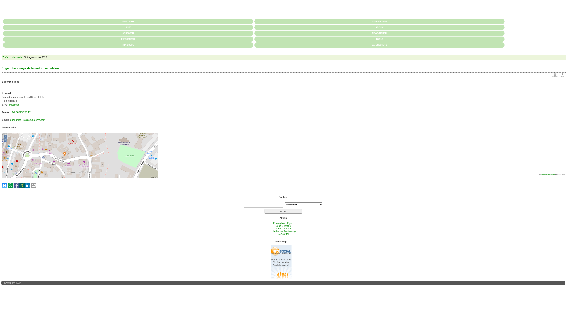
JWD (18, 283)
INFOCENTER (128, 39)
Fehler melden (283, 228)
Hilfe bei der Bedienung (283, 231)
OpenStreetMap (548, 174)
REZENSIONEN (379, 21)
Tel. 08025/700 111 (22, 112)
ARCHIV (379, 27)
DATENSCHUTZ (379, 45)
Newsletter (283, 234)
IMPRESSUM (128, 45)
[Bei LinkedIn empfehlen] (27, 187)
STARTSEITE (128, 21)
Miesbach (16, 57)
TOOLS (379, 39)
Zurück (6, 57)
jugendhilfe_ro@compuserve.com (27, 120)
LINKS (128, 27)
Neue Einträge (283, 226)
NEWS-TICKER (379, 33)
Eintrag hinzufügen (283, 223)
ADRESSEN (128, 33)
